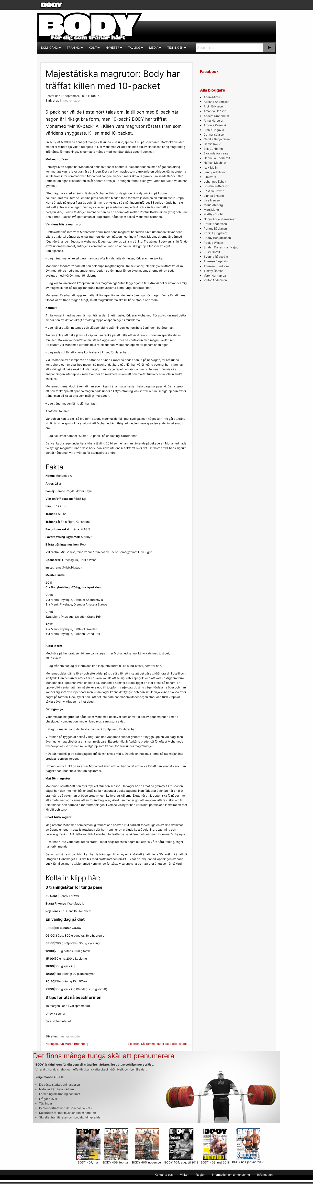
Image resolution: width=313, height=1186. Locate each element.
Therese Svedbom (216, 266)
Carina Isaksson (214, 134)
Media (153, 47)
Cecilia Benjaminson (218, 139)
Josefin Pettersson (216, 186)
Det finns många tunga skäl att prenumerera (103, 1056)
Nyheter (112, 47)
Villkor (184, 1174)
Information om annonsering (231, 1174)
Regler (200, 1174)
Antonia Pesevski (215, 125)
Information (265, 1174)
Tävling (134, 47)
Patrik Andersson (215, 224)
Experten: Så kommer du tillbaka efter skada (158, 1044)
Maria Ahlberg (213, 205)
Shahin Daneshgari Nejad (221, 247)
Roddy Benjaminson (217, 238)
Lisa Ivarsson (213, 200)
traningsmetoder (69, 1036)
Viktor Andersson (215, 280)
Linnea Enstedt (214, 196)
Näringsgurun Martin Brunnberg (66, 1044)
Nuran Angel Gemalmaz (220, 219)
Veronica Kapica (215, 275)
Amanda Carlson (215, 111)
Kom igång (49, 47)
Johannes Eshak (215, 181)
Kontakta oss (164, 1174)
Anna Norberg (213, 120)
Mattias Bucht (213, 214)
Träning (73, 47)
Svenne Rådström (216, 256)
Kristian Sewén (214, 191)
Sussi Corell (212, 252)
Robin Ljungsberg (215, 233)
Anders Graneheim (216, 116)
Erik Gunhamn (213, 149)
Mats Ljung (211, 209)
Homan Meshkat (215, 162)
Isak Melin (211, 167)
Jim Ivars (210, 177)
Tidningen (175, 47)
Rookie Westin (213, 242)
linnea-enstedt (70, 100)
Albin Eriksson (213, 106)
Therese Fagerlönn (216, 261)
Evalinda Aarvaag (216, 153)
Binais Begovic (214, 130)
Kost (93, 47)
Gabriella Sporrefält (217, 158)
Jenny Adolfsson (215, 172)
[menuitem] (49, 48)
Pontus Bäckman (215, 228)
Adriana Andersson (216, 102)
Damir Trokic (212, 144)
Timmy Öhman (214, 271)
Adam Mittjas (213, 97)
